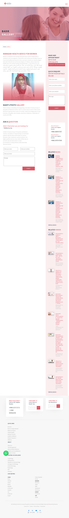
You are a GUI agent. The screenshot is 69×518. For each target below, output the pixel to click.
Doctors (10, 427)
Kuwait (37, 492)
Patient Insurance (12, 438)
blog (40, 512)
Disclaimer (42, 506)
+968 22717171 (14, 407)
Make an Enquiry (12, 430)
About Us (10, 445)
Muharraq (37, 490)
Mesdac (56, 504)
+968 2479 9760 (56, 140)
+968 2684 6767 (56, 132)
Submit (29, 168)
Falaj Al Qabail (38, 477)
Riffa (36, 486)
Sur (8, 492)
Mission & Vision (12, 453)
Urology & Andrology (13, 464)
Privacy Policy (37, 506)
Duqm (9, 495)
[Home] (8, 3)
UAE (36, 495)
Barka (9, 484)
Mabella (9, 486)
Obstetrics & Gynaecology (14, 462)
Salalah (9, 490)
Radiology (10, 468)
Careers (31, 506)
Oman (9, 477)
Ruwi (9, 479)
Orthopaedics (11, 460)
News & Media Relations (13, 449)
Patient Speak (11, 432)
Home (4, 46)
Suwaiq (9, 481)
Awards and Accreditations (14, 451)
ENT (9, 469)
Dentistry (10, 471)
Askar (36, 484)
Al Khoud (10, 494)
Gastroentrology (12, 466)
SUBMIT (57, 108)
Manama (37, 482)
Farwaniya (37, 493)
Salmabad (37, 488)
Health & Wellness (12, 436)
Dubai (36, 497)
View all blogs (52, 225)
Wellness (10, 440)
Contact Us (26, 506)
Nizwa (36, 479)
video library (32, 512)
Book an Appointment (13, 428)
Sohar (9, 482)
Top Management (12, 447)
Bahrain (37, 481)
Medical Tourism (12, 434)
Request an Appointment (57, 64)
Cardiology (10, 458)
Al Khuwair (10, 488)
